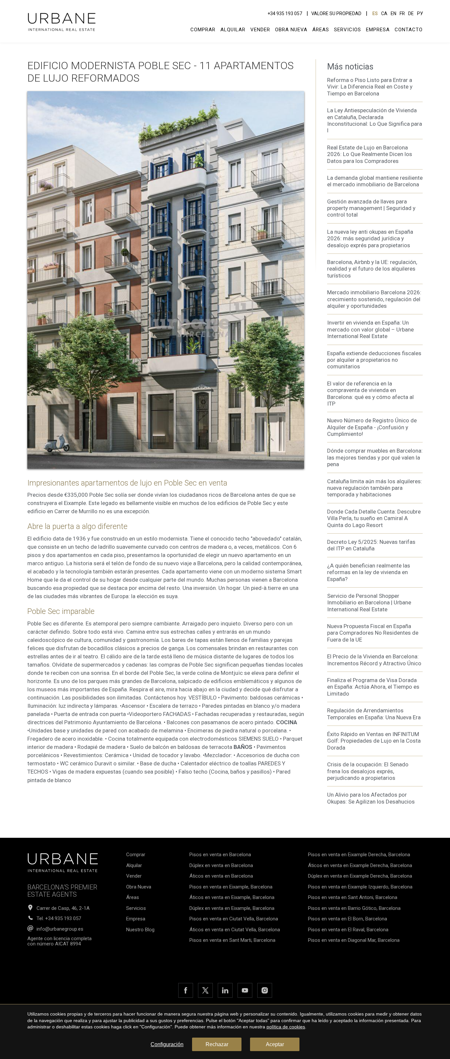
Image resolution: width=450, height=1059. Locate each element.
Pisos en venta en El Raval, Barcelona (348, 930)
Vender (260, 30)
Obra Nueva (291, 30)
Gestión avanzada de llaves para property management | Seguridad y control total (371, 208)
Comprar (202, 30)
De (411, 13)
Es (375, 13)
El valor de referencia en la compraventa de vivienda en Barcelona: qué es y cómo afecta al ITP (370, 393)
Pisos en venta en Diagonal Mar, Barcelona (354, 940)
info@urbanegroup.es (60, 929)
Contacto (409, 30)
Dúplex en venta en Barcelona (221, 865)
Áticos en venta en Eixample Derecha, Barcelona (360, 865)
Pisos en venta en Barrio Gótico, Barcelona (354, 908)
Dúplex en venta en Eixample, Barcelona (231, 908)
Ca (384, 13)
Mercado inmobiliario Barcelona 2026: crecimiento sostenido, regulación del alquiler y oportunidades (374, 299)
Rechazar (217, 1044)
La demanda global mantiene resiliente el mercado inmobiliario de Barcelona (375, 181)
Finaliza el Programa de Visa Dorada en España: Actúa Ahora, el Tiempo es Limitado (373, 687)
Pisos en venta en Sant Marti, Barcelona (232, 940)
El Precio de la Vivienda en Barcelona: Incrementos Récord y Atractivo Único (374, 659)
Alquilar (232, 30)
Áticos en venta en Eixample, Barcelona (231, 897)
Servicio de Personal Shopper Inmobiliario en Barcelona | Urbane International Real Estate (369, 603)
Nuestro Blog (140, 930)
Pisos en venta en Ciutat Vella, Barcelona (233, 919)
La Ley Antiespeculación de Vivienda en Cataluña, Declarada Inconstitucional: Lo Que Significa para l (374, 120)
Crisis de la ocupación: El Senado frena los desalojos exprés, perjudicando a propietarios (367, 771)
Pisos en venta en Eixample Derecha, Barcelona (359, 855)
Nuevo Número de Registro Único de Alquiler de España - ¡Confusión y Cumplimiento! (372, 427)
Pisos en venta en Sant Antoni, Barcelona (352, 897)
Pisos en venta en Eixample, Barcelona (230, 887)
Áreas (320, 30)
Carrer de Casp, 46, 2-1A (63, 908)
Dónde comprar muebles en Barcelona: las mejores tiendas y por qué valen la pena (375, 457)
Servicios (347, 30)
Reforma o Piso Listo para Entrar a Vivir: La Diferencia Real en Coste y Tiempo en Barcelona (369, 87)
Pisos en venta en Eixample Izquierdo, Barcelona (360, 887)
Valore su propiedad (336, 13)
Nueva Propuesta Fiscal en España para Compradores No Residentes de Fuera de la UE (372, 633)
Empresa (378, 30)
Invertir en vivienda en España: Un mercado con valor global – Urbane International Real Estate (370, 329)
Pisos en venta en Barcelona (220, 855)
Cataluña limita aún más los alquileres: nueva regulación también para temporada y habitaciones (374, 488)
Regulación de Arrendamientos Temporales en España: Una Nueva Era (374, 713)
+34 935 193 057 (284, 13)
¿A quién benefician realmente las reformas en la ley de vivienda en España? (368, 572)
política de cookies (286, 1026)
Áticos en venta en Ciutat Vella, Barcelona (234, 930)
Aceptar (275, 1044)
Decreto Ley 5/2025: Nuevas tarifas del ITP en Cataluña (371, 545)
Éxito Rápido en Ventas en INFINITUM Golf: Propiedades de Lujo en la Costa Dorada (374, 741)
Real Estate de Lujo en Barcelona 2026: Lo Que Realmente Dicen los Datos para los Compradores (369, 154)
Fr (402, 13)
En (393, 13)
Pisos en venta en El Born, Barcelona (347, 919)
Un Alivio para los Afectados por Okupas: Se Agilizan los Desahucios (371, 798)
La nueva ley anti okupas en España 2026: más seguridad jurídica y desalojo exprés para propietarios (370, 238)
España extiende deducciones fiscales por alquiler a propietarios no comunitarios (374, 360)
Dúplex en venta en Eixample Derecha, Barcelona (360, 876)
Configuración (167, 1044)
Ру (420, 13)
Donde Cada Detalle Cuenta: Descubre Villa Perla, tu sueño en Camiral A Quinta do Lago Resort (374, 518)
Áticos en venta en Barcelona (221, 876)
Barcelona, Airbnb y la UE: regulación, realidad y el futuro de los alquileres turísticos (372, 269)
